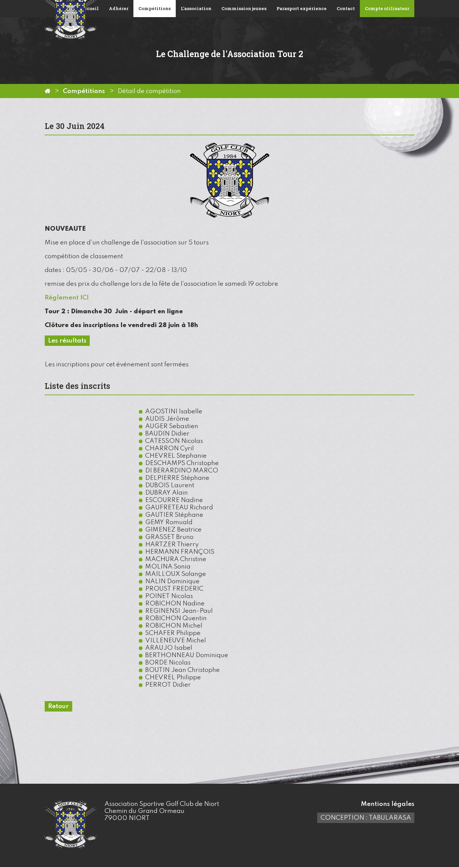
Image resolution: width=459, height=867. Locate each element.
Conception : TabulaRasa (366, 818)
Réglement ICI (67, 297)
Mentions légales (387, 804)
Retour (58, 706)
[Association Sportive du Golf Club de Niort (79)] (47, 91)
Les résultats (67, 340)
